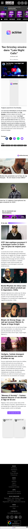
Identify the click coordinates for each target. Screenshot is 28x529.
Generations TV (14, 506)
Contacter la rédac (14, 487)
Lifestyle (14, 485)
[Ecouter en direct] (19, 2)
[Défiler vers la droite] (23, 428)
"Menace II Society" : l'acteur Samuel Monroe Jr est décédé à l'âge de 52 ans (13, 397)
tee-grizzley (20, 145)
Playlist (14, 471)
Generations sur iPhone (14, 491)
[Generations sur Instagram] (20, 517)
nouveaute (8, 145)
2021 (25, 145)
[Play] (2, 13)
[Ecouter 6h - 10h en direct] (14, 216)
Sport (19, 19)
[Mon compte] (25, 2)
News (6, 19)
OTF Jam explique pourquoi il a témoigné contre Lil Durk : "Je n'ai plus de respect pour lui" (14, 245)
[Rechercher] (22, 2)
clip (12, 145)
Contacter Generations (14, 513)
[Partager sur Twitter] (10, 139)
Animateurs (14, 469)
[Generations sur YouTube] (16, 517)
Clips (14, 508)
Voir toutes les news (14, 412)
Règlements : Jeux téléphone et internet (14, 501)
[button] (8, 428)
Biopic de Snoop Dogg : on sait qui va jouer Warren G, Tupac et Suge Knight (12, 322)
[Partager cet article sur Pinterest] (14, 139)
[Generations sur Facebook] (7, 517)
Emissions (14, 468)
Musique (12, 19)
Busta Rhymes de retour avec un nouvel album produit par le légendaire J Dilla (13, 288)
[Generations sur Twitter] (11, 517)
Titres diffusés (14, 473)
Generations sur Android (14, 493)
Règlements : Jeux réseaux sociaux (14, 498)
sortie (15, 145)
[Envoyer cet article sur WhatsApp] (18, 139)
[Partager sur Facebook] (6, 139)
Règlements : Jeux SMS (14, 500)
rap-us (2, 145)
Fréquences (14, 475)
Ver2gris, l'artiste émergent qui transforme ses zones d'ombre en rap (12, 356)
